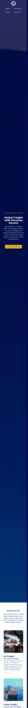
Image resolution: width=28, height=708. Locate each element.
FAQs (8, 12)
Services (17, 8)
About (8, 8)
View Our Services (13, 246)
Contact (17, 12)
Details (6, 673)
